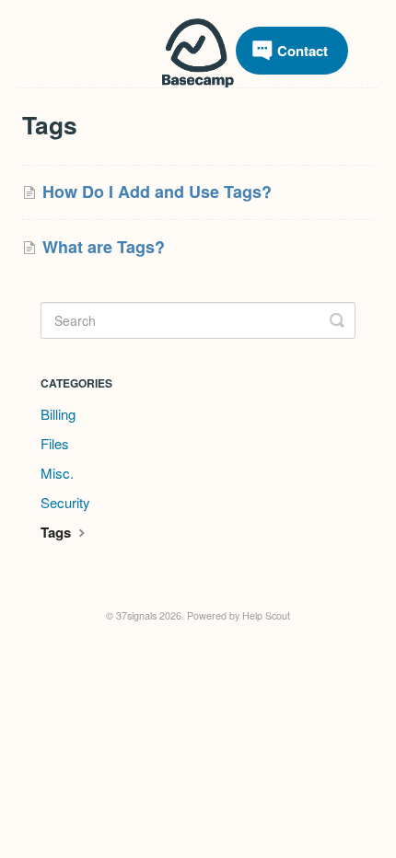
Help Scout (266, 615)
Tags (58, 532)
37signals (136, 615)
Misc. (57, 472)
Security (65, 502)
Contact (302, 51)
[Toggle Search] (337, 320)
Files (55, 443)
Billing (58, 413)
